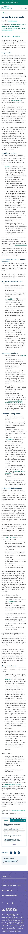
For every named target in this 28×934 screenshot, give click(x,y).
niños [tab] (14, 820)
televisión (12, 601)
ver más (14, 844)
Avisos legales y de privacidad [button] (11, 885)
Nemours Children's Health (7, 2)
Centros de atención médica (7, 4)
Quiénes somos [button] (6, 876)
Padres (5, 13)
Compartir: (4, 852)
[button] (5, 36)
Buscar (20, 7)
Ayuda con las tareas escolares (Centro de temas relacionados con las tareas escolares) (14, 824)
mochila (10, 299)
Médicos (16, 2)
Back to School (12, 21)
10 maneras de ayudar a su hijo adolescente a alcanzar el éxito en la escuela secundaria (12, 840)
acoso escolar (16, 100)
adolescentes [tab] (22, 820)
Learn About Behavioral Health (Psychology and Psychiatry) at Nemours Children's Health (13, 28)
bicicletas (10, 439)
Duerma (7, 166)
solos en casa (10, 537)
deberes (8, 679)
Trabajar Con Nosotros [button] (9, 881)
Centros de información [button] (9, 895)
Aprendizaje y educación (11, 861)
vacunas (23, 355)
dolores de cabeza (21, 245)
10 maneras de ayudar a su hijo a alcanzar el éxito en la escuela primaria (14, 828)
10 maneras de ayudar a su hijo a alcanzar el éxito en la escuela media (14, 832)
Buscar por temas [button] (7, 890)
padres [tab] (6, 820)
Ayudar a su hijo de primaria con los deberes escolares (12, 836)
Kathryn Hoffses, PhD (18, 24)
